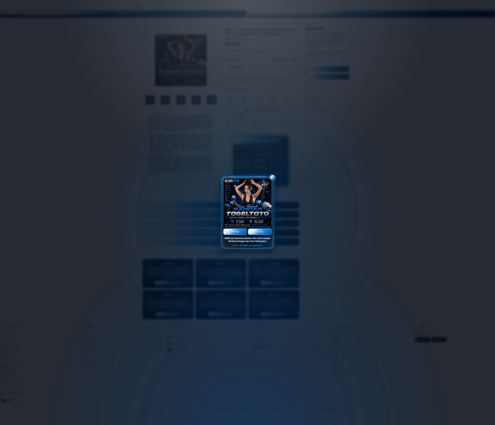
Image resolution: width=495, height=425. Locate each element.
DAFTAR (235, 232)
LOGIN (260, 232)
